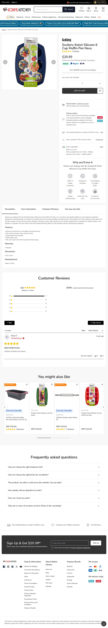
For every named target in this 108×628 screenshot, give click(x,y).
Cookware (19, 17)
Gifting (86, 17)
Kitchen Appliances (49, 17)
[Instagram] (8, 567)
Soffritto (9, 415)
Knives (27, 17)
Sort (84, 331)
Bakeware (79, 17)
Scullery (34, 410)
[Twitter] (17, 567)
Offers (11, 17)
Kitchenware (36, 17)
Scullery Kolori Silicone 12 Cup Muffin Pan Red (91, 414)
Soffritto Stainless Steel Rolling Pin (66, 419)
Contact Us (99, 139)
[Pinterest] (12, 567)
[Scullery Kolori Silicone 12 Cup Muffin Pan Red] (92, 394)
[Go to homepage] (16, 9)
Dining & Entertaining (66, 17)
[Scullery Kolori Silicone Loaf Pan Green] (41, 394)
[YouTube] (21, 567)
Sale (99, 17)
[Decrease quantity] (70, 83)
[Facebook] (4, 567)
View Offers (100, 2)
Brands (93, 17)
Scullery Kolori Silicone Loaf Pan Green (42, 414)
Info (101, 132)
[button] (5, 62)
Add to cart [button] (79, 91)
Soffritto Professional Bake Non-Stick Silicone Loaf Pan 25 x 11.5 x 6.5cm (16, 419)
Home (4, 30)
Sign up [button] (96, 543)
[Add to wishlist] (27, 384)
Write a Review (98, 323)
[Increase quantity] (95, 83)
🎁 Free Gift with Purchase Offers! (78, 2)
